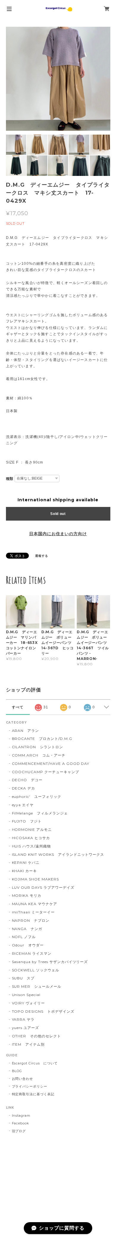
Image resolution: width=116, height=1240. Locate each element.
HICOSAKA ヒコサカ (31, 838)
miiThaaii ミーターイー (33, 912)
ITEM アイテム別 (28, 1044)
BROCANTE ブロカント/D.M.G (42, 738)
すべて (17, 707)
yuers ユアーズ (25, 1027)
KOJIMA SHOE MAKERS (35, 879)
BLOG (17, 1071)
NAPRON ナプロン (31, 920)
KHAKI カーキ (24, 871)
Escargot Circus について (35, 1063)
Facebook (20, 1123)
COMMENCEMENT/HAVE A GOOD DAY (51, 763)
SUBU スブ (23, 978)
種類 (10, 479)
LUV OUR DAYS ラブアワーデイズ (43, 887)
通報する (41, 556)
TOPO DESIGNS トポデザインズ (43, 1011)
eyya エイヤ (23, 805)
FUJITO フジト (27, 821)
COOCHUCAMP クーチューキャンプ (45, 772)
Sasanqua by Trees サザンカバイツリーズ (50, 961)
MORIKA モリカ (27, 895)
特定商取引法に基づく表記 (33, 1094)
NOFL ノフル (24, 937)
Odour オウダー (28, 945)
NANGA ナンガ (27, 929)
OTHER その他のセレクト (36, 1036)
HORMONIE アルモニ (32, 829)
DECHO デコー (27, 780)
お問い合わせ (22, 1079)
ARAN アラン (25, 730)
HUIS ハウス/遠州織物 (31, 846)
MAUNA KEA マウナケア (34, 904)
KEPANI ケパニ (26, 862)
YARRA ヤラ (23, 1019)
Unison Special (26, 994)
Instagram (21, 1115)
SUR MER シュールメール (36, 986)
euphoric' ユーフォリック (36, 796)
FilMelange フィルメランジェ (40, 813)
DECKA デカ (23, 788)
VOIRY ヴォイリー (28, 1003)
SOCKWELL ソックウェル (35, 970)
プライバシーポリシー (30, 1086)
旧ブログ (19, 1131)
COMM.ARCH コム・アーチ (38, 755)
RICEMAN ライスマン (31, 953)
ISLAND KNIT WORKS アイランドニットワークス (58, 854)
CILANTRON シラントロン (37, 747)
